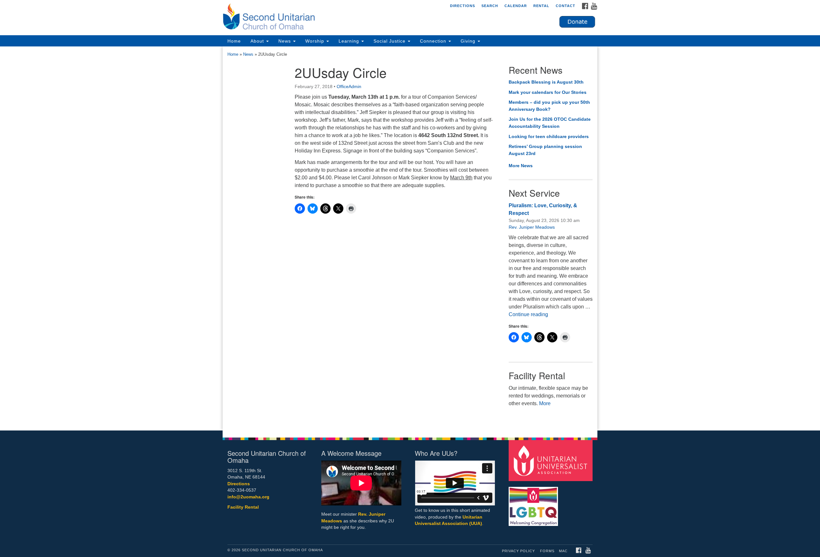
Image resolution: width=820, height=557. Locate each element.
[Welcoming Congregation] (534, 503)
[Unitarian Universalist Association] (551, 460)
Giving (469, 41)
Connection (434, 41)
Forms (547, 551)
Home (234, 41)
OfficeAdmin (349, 86)
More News (521, 165)
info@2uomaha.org (248, 497)
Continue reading (528, 314)
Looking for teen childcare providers (549, 136)
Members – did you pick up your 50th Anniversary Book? (549, 106)
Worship (315, 41)
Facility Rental (243, 507)
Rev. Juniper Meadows (532, 227)
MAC (563, 551)
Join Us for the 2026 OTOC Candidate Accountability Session (550, 123)
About (258, 41)
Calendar (515, 6)
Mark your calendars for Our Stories (547, 92)
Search (489, 6)
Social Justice (390, 41)
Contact (565, 6)
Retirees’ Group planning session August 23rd (545, 150)
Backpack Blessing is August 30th (546, 82)
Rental (541, 6)
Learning (350, 41)
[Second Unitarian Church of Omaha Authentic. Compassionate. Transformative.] (332, 17)
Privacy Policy (518, 551)
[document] (410, 238)
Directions (462, 6)
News (285, 41)
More (545, 403)
